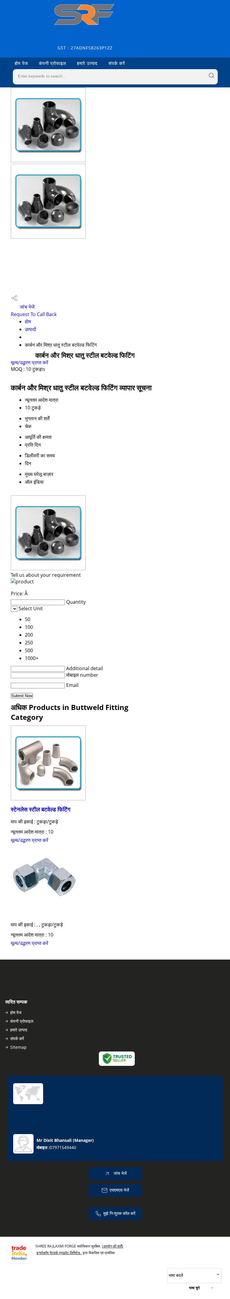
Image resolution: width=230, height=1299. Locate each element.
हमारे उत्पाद (87, 63)
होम (28, 321)
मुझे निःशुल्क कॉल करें (119, 1213)
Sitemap (18, 1047)
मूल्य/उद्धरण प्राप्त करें (29, 362)
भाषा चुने (194, 1287)
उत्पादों (30, 329)
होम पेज (21, 63)
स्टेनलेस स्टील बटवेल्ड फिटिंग (40, 809)
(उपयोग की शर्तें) (112, 1246)
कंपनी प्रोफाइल (52, 63)
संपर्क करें (116, 63)
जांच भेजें (26, 306)
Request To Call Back (34, 314)
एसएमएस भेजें (119, 1190)
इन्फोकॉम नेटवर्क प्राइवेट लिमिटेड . (59, 1252)
